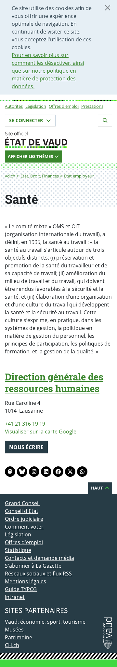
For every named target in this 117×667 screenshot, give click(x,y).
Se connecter (26, 120)
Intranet (15, 597)
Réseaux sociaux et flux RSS (38, 573)
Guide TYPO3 (21, 589)
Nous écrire (26, 447)
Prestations (92, 106)
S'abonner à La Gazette (33, 565)
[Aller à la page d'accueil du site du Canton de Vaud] (58, 140)
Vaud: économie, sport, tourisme (45, 621)
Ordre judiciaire (24, 518)
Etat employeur (79, 176)
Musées (14, 629)
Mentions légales (25, 581)
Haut (97, 488)
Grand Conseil (22, 503)
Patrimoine (18, 637)
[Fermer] (107, 7)
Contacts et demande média (39, 557)
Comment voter (24, 526)
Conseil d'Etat (21, 511)
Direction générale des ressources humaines (54, 383)
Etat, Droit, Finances (39, 176)
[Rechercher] (105, 120)
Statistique (18, 550)
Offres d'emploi (64, 106)
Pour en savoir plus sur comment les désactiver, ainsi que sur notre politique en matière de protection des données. (48, 70)
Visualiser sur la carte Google (40, 431)
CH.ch (12, 645)
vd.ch (10, 176)
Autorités (14, 106)
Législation (35, 106)
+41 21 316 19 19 (25, 423)
